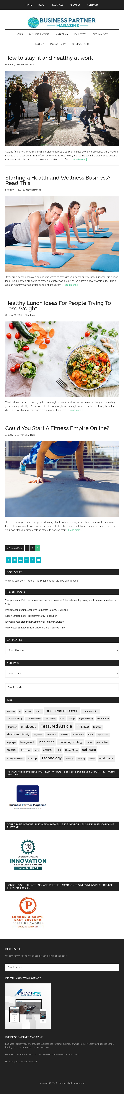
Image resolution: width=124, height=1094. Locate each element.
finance (82, 726)
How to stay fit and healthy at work (49, 58)
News (89, 742)
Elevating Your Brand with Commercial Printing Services (34, 621)
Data (62, 718)
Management (27, 742)
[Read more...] (80, 159)
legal (90, 734)
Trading (69, 758)
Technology (51, 758)
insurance (51, 734)
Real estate (25, 750)
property (11, 749)
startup (32, 758)
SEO (59, 750)
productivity (102, 742)
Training (81, 759)
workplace (106, 758)
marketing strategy (71, 742)
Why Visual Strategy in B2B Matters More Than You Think (35, 627)
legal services (103, 735)
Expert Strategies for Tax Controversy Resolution (31, 615)
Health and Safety (18, 734)
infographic (38, 735)
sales (37, 750)
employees (28, 726)
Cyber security (50, 719)
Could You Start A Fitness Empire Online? (57, 428)
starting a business (15, 759)
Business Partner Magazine (62, 22)
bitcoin (28, 711)
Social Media (71, 750)
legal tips (11, 742)
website (92, 759)
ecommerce (103, 718)
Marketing (46, 742)
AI (20, 712)
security (47, 749)
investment (78, 734)
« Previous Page (14, 548)
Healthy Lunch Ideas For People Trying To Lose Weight (58, 306)
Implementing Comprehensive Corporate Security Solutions (37, 610)
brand (38, 711)
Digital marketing (86, 719)
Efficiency (12, 727)
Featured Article (56, 726)
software (89, 750)
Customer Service (34, 719)
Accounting (11, 712)
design (72, 718)
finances (97, 727)
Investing (65, 735)
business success (62, 710)
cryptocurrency (14, 718)
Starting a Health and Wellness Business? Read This (58, 180)
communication (90, 711)
